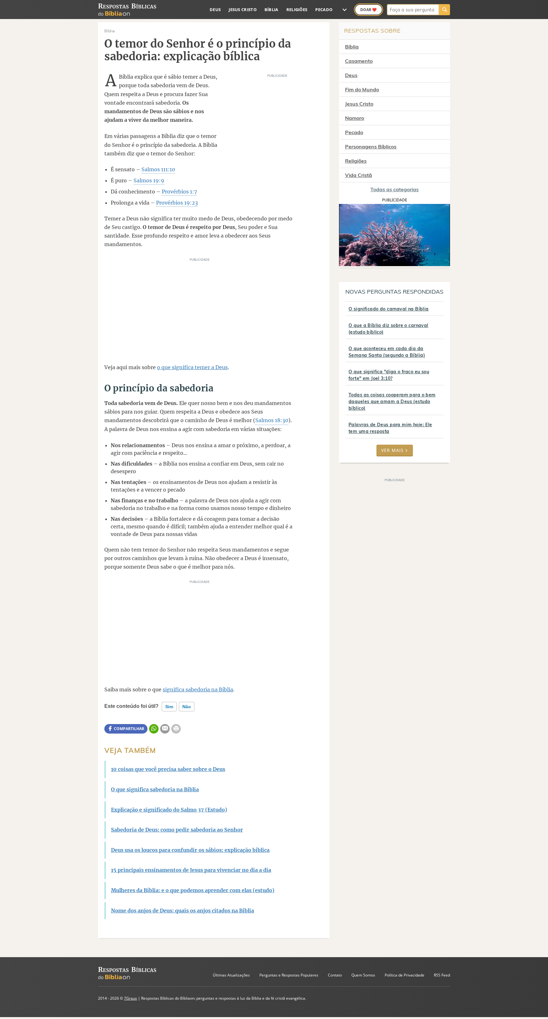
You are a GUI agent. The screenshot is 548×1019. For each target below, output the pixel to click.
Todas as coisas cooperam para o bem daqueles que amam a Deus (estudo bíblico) (392, 401)
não (186, 706)
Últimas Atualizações (231, 975)
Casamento (359, 61)
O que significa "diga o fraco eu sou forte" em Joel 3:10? (389, 375)
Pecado (323, 9)
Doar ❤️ (368, 9)
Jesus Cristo (243, 9)
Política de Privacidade (404, 975)
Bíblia (271, 9)
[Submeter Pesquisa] (444, 9)
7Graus (130, 998)
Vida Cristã (358, 175)
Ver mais (392, 450)
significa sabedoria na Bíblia (198, 689)
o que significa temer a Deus (192, 367)
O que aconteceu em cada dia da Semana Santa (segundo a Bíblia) (387, 352)
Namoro (354, 118)
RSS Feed (442, 975)
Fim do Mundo (362, 89)
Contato (335, 975)
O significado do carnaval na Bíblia (389, 309)
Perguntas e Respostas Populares (288, 975)
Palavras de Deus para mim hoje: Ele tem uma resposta (390, 428)
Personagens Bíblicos (370, 146)
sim (169, 706)
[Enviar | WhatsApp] (154, 729)
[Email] (165, 729)
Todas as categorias (394, 189)
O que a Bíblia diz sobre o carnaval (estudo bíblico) (388, 329)
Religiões (297, 9)
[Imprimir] (176, 729)
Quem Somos (363, 975)
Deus (215, 9)
